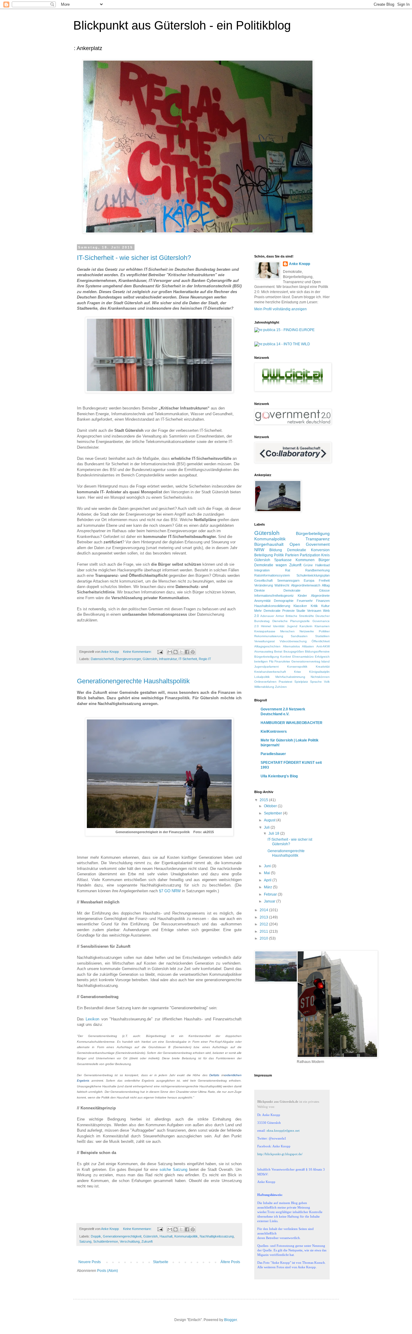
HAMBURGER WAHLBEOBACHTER (291, 723)
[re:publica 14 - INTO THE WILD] (282, 344)
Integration (262, 570)
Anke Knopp (299, 264)
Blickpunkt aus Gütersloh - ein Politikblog (182, 25)
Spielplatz (301, 681)
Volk (327, 681)
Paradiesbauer (273, 754)
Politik (279, 555)
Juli (267, 827)
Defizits (214, 1075)
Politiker (324, 631)
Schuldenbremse (105, 1241)
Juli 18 (274, 833)
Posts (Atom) (107, 1271)
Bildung (275, 550)
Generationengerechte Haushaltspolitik (133, 681)
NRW (259, 549)
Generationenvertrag (305, 661)
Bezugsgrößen (294, 651)
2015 (264, 800)
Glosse (324, 590)
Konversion (320, 550)
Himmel (266, 626)
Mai (267, 873)
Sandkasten (299, 636)
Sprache (316, 681)
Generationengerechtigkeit (122, 1236)
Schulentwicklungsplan (313, 575)
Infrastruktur (168, 659)
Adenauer (267, 616)
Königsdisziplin (319, 671)
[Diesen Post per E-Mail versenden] (170, 652)
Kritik (314, 606)
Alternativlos (291, 646)
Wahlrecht (281, 585)
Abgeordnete (320, 595)
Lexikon (92, 1019)
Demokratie (296, 550)
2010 (264, 938)
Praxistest (285, 681)
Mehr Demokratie (267, 610)
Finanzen (323, 600)
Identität (278, 626)
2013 (264, 917)
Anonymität (262, 600)
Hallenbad (322, 565)
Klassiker (300, 606)
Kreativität (323, 666)
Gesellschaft (263, 580)
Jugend (292, 626)
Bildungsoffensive (317, 651)
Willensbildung (264, 686)
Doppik (96, 1236)
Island (325, 661)
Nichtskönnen (320, 676)
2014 (264, 910)
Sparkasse (283, 560)
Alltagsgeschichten (267, 646)
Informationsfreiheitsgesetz (274, 595)
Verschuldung (130, 1241)
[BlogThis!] (176, 652)
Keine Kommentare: (138, 651)
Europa (309, 580)
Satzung (85, 1241)
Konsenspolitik (297, 666)
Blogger (230, 1320)
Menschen (287, 631)
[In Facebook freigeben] (187, 652)
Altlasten (308, 646)
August (270, 820)
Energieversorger (128, 659)
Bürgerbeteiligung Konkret (272, 656)
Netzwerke (306, 631)
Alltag (326, 585)
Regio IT (205, 659)
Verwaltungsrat (264, 641)
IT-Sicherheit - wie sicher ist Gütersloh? (134, 257)
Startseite (160, 1262)
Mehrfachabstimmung (290, 676)
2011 (264, 931)
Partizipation (310, 555)
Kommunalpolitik (186, 1236)
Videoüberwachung (293, 641)
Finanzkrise (282, 661)
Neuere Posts (89, 1262)
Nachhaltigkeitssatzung (217, 1236)
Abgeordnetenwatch (305, 585)
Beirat (278, 651)
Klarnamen (322, 626)
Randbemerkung (317, 570)
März (268, 887)
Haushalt (166, 1236)
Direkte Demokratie (277, 590)
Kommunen (305, 560)
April (268, 880)
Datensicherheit (102, 659)
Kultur (325, 606)
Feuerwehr (305, 600)
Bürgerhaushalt (269, 544)
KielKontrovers (274, 731)
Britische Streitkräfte (300, 616)
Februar (271, 894)
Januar (270, 901)
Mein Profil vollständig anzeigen (280, 309)
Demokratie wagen (270, 565)
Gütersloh (150, 659)
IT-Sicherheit (188, 659)
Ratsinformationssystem (272, 575)
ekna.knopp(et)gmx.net (283, 1130)
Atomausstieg (263, 651)
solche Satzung (174, 1169)
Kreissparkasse (264, 631)
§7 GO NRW (170, 891)
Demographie (283, 600)
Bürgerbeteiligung (313, 533)
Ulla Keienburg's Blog (279, 776)
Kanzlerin (305, 626)
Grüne (308, 565)
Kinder (302, 595)
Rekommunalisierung (268, 636)
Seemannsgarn (288, 580)
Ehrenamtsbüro (303, 656)
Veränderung (263, 585)
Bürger (324, 560)
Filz (271, 661)
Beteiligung (263, 555)
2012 (264, 924)
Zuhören (281, 686)
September (273, 813)
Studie (300, 610)
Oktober (271, 806)
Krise (297, 671)
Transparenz (318, 538)
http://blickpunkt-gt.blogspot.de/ (280, 1154)
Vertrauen (314, 610)
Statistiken (322, 636)
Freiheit (324, 580)
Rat (287, 570)
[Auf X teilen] (181, 652)
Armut (280, 616)
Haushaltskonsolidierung (272, 606)
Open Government (310, 544)
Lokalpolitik (262, 676)
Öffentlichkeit (321, 641)
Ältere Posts (230, 1262)
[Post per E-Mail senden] (160, 651)
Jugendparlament (266, 666)
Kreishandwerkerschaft (270, 671)
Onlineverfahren (265, 681)
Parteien (292, 555)
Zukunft (147, 1241)
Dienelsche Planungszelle (291, 621)
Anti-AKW (323, 646)
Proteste (288, 610)
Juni (268, 866)
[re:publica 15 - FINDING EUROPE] (284, 330)
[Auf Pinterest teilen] (193, 652)
